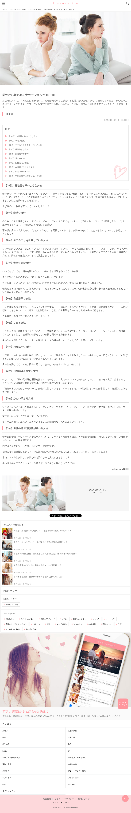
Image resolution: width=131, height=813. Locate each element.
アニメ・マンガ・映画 (77, 771)
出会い (5, 751)
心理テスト (6, 771)
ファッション (73, 778)
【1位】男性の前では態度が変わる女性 (25, 176)
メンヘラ (96, 619)
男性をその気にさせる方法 (16, 624)
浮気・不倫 (6, 764)
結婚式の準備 (31, 629)
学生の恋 (5, 744)
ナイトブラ (110, 619)
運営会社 (47, 799)
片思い (5, 731)
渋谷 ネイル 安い (27, 619)
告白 (70, 744)
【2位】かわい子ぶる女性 (19, 171)
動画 (4, 784)
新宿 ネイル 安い (79, 619)
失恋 (120, 624)
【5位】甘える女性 (16, 158)
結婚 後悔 (92, 624)
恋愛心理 (71, 737)
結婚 (4, 737)
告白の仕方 (77, 624)
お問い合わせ (83, 799)
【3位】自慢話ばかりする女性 (21, 167)
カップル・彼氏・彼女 (11, 757)
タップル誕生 (61, 624)
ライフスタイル (8, 791)
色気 (48, 624)
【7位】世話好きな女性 (18, 149)
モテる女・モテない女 (77, 757)
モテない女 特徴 (12, 604)
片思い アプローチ (47, 619)
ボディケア (72, 784)
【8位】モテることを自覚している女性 (25, 145)
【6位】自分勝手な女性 (18, 154)
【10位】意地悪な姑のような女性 (22, 136)
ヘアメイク (6, 778)
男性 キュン (107, 624)
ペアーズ (36, 624)
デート (70, 751)
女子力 (64, 619)
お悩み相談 (72, 764)
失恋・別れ (72, 731)
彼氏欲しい (10, 619)
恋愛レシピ (65, 3)
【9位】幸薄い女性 (16, 141)
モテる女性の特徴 (13, 629)
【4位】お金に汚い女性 (18, 163)
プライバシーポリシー (64, 799)
